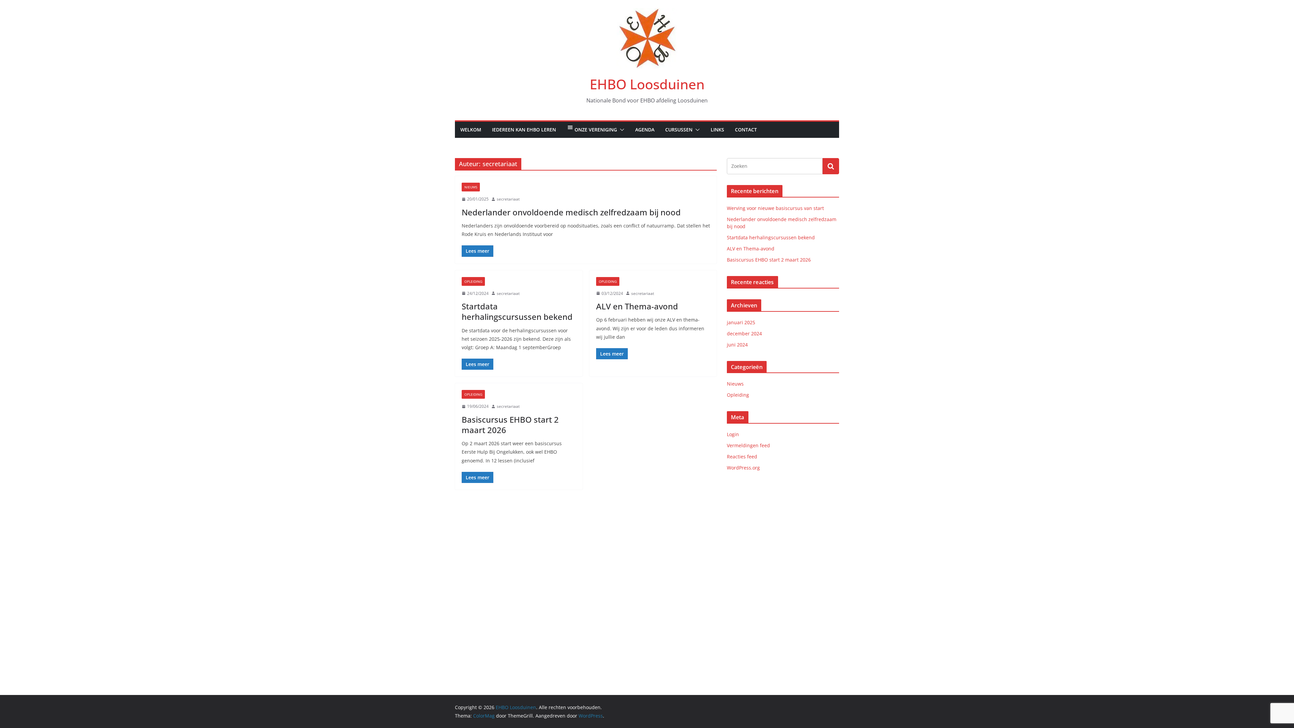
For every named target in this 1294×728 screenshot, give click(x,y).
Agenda (644, 129)
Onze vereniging (596, 129)
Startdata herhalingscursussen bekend (517, 311)
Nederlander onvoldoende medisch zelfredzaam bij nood (571, 212)
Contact (746, 129)
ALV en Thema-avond (637, 306)
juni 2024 (737, 344)
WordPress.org (743, 467)
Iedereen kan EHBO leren (524, 129)
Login (733, 434)
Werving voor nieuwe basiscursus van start (775, 208)
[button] (620, 129)
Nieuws (470, 187)
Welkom (470, 129)
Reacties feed (742, 456)
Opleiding (473, 281)
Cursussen (678, 129)
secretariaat (508, 199)
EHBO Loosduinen (647, 84)
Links (717, 129)
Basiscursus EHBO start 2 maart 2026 (510, 424)
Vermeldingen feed (748, 445)
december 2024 (744, 333)
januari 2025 (741, 322)
